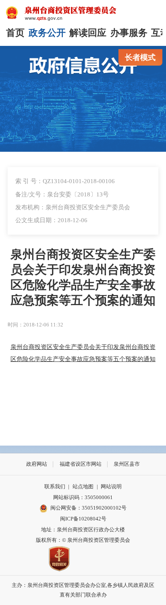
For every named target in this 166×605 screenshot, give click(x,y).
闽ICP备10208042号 (83, 519)
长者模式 (140, 57)
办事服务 (128, 33)
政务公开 (47, 33)
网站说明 (111, 486)
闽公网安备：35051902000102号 (88, 508)
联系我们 (54, 486)
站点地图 (83, 486)
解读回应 (87, 33)
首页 (15, 33)
